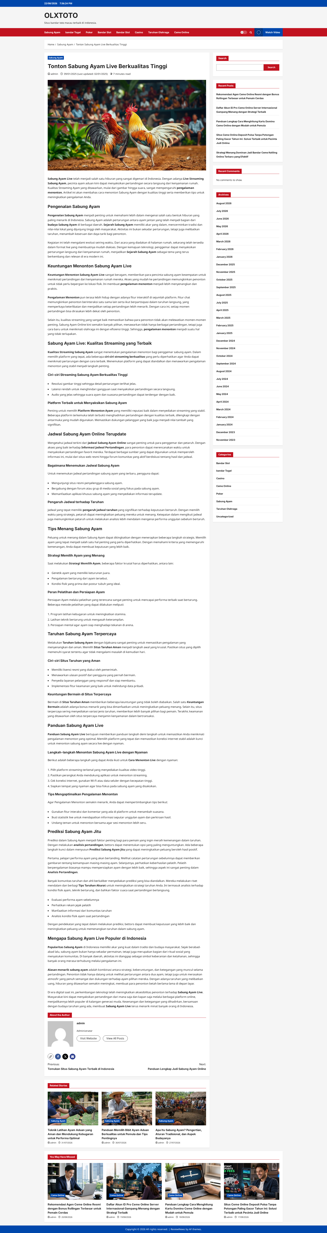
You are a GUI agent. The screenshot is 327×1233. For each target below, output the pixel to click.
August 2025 (223, 294)
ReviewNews (178, 1229)
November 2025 (225, 271)
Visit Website (88, 1038)
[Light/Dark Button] (243, 32)
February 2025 (224, 325)
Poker (89, 32)
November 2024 (225, 348)
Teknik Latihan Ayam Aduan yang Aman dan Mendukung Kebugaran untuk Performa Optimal (70, 1134)
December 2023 (225, 432)
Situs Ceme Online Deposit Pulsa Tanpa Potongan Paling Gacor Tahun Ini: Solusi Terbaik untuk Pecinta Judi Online (246, 138)
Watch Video (272, 32)
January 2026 (224, 256)
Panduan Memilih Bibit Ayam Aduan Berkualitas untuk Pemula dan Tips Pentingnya (125, 1134)
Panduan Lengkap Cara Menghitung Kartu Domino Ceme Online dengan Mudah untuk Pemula (189, 1208)
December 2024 (225, 340)
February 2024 (224, 417)
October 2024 (224, 355)
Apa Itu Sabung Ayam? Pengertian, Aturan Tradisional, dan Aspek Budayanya (178, 1134)
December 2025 (225, 264)
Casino (139, 32)
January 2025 (224, 333)
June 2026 (222, 218)
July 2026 (222, 210)
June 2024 (222, 386)
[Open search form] (251, 32)
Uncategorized (224, 516)
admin (54, 73)
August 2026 (223, 203)
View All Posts (115, 1038)
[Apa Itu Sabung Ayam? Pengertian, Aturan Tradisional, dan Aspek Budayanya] (180, 1108)
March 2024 (223, 409)
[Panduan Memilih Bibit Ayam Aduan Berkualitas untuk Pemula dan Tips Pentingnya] (127, 1108)
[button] (50, 1056)
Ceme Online (181, 32)
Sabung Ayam (52, 32)
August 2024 (223, 371)
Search (222, 58)
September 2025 (226, 287)
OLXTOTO (61, 15)
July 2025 (222, 302)
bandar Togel (73, 32)
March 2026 (223, 241)
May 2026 (222, 226)
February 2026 (224, 249)
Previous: (81, 1067)
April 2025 (222, 310)
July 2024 (222, 378)
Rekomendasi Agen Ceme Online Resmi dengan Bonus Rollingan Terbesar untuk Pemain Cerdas (74, 1208)
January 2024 (224, 424)
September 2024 (226, 363)
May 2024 (222, 394)
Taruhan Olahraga (158, 32)
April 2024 (222, 401)
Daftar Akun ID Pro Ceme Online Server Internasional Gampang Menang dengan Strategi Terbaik (133, 1208)
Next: (177, 1067)
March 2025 (223, 317)
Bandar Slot (104, 32)
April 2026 (222, 233)
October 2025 (224, 279)
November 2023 (225, 439)
